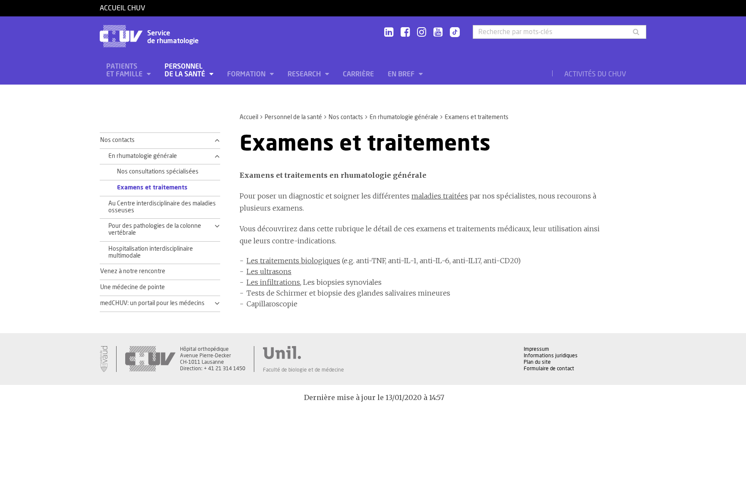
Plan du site (537, 362)
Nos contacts (346, 117)
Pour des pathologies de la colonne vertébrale (154, 229)
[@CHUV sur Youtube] (438, 32)
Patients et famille (125, 70)
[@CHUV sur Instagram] (421, 32)
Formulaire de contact (549, 368)
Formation (247, 74)
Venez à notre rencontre (132, 271)
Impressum (536, 349)
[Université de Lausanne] (303, 352)
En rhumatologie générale (404, 117)
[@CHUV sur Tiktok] (452, 33)
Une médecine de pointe (132, 287)
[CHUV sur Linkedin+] (388, 32)
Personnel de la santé (185, 70)
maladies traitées (439, 196)
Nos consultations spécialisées (158, 172)
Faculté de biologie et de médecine (303, 369)
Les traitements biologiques (293, 260)
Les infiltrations (273, 282)
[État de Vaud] (103, 359)
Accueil (249, 117)
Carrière (358, 74)
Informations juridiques (551, 355)
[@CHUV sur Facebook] (405, 32)
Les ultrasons (269, 271)
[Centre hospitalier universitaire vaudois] (150, 359)
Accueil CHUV (122, 8)
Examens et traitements (152, 188)
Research (305, 74)
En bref (402, 74)
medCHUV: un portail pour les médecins (152, 303)
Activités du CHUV (595, 74)
